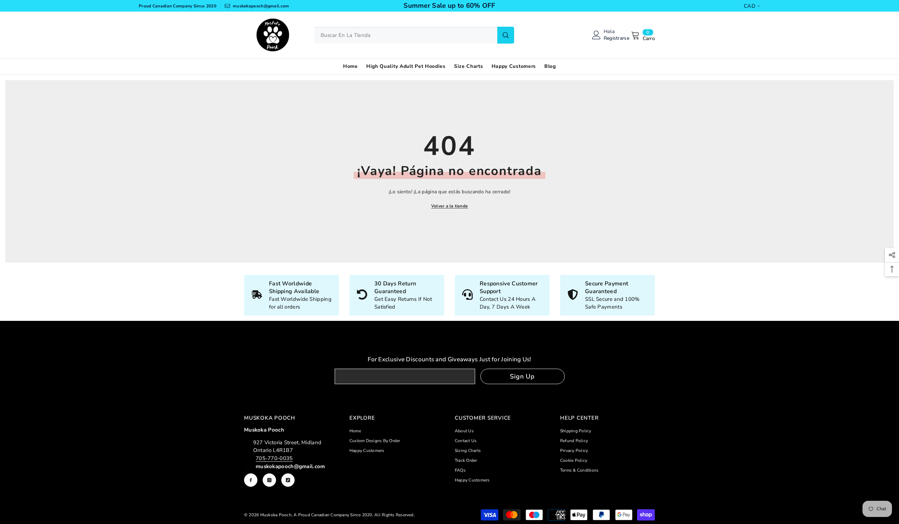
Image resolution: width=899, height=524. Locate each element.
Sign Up (522, 376)
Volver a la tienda (449, 206)
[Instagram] (269, 480)
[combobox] (405, 35)
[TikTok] (288, 480)
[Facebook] (250, 480)
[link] (396, 295)
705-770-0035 (274, 458)
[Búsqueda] (414, 35)
